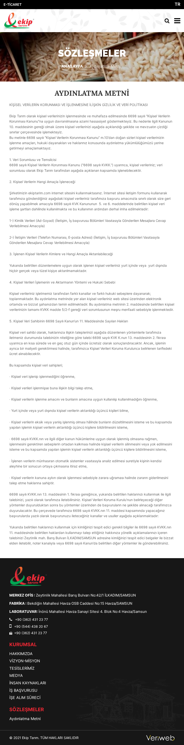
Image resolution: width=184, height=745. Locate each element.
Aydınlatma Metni (25, 718)
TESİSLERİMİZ (21, 668)
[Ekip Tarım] (28, 576)
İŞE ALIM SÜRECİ (24, 697)
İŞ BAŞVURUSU (23, 690)
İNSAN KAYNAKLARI (27, 682)
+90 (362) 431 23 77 (31, 619)
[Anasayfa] (19, 20)
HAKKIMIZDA (21, 653)
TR (177, 4)
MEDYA (16, 675)
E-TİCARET (13, 4)
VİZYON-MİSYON (24, 660)
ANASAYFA (72, 66)
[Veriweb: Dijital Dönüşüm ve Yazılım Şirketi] (160, 738)
